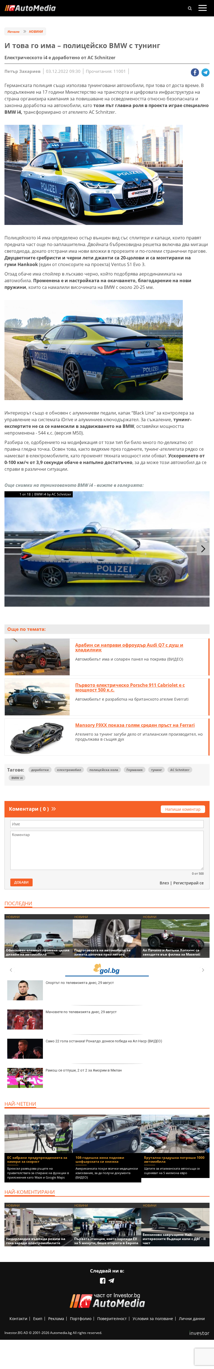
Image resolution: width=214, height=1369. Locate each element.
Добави (21, 882)
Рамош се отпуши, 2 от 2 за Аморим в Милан (84, 1070)
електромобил (69, 770)
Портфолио (80, 1318)
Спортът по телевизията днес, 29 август (80, 983)
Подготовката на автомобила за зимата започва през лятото (102, 952)
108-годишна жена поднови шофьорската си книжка (100, 1159)
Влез (164, 883)
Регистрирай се (188, 883)
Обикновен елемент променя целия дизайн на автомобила (37, 952)
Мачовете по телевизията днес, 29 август (81, 1012)
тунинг (156, 770)
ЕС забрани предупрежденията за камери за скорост (37, 1159)
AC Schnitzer (179, 770)
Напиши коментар (183, 809)
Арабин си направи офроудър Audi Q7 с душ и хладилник (129, 647)
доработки (40, 770)
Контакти (18, 1318)
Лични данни (192, 1318)
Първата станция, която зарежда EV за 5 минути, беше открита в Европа (106, 1240)
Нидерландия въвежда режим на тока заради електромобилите (35, 1240)
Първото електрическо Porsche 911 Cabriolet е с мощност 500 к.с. (130, 687)
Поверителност (112, 1318)
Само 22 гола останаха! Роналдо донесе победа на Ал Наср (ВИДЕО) (104, 1041)
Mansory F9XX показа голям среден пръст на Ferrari (135, 725)
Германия (135, 770)
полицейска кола (103, 770)
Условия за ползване (153, 1318)
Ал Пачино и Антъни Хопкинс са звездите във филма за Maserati (171, 952)
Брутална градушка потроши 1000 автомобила (174, 1159)
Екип (37, 1318)
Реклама (56, 1318)
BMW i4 (17, 778)
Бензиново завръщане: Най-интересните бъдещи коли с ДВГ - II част (174, 1238)
